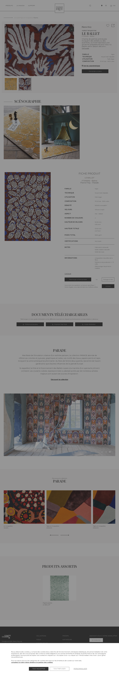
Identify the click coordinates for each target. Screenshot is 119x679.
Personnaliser (80, 669)
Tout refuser (59, 669)
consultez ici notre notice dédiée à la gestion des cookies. (32, 662)
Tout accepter (38, 669)
